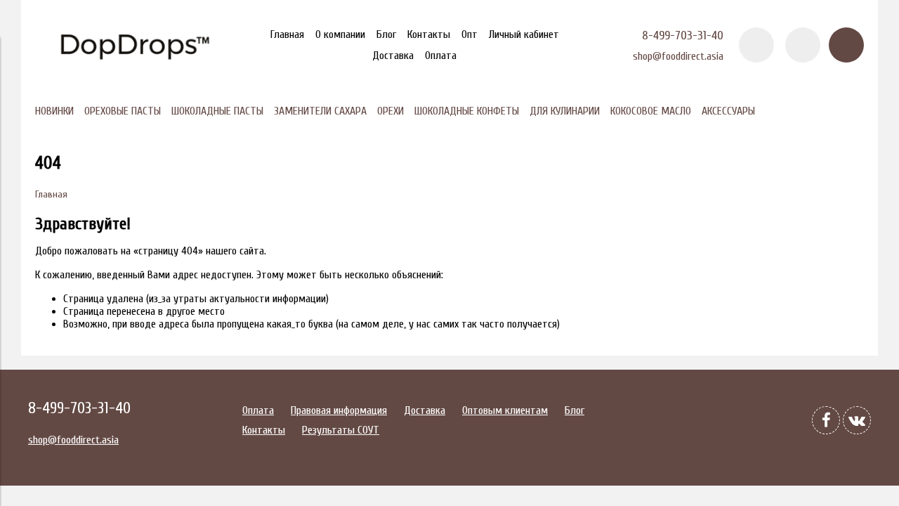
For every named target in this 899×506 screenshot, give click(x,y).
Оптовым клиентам (505, 410)
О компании (340, 34)
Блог (386, 34)
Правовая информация (339, 410)
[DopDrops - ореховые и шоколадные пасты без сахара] (133, 69)
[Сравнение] (802, 45)
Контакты (428, 34)
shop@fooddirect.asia (678, 56)
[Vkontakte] (857, 420)
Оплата (441, 55)
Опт (469, 34)
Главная (287, 34)
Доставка (393, 55)
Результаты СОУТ (340, 430)
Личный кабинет (524, 34)
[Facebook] (826, 420)
